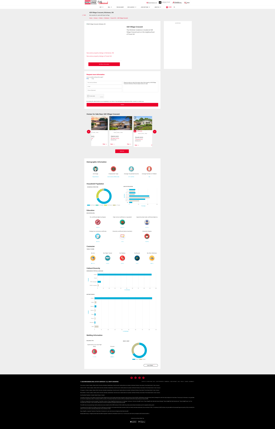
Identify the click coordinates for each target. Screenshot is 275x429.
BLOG (154, 381)
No (88, 78)
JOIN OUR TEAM (144, 7)
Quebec (90, 385)
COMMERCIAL (167, 381)
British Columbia (99, 385)
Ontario (87, 385)
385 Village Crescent (115, 138)
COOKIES (186, 381)
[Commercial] (177, 2)
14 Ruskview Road (139, 139)
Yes (93, 78)
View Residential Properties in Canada (87, 395)
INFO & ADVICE (130, 7)
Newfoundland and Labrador (125, 385)
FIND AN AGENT (120, 7)
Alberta (94, 385)
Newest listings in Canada (99, 395)
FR (174, 7)
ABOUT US (157, 7)
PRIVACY (182, 381)
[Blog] (187, 2)
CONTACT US (144, 381)
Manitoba (105, 385)
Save (111, 144)
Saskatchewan (110, 385)
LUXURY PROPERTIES (160, 381)
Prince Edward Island (149, 385)
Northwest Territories (135, 385)
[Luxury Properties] (164, 2)
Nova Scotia (142, 385)
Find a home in (83, 385)
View (104, 144)
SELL (109, 7)
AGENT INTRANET (173, 381)
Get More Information (104, 64)
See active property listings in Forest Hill (99, 56)
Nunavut (157, 385)
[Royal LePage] (96, 2)
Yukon (154, 385)
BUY (101, 7)
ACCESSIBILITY (191, 381)
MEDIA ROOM (149, 381)
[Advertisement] (178, 46)
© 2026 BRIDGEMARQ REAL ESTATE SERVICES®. (93, 381)
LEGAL (179, 381)
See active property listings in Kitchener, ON (100, 53)
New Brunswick (116, 385)
